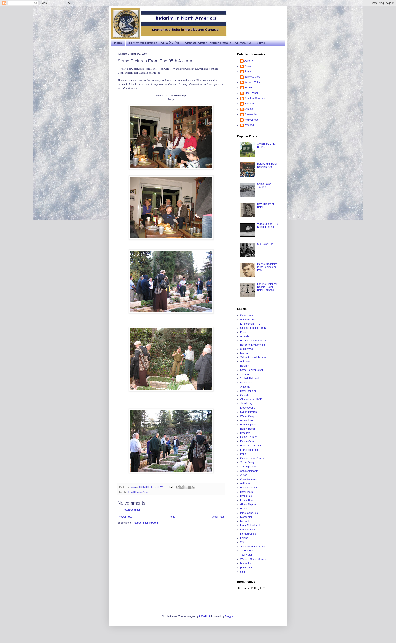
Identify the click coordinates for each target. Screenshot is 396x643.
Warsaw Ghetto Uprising (254, 559)
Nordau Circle (248, 533)
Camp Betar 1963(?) (264, 185)
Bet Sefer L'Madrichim (252, 344)
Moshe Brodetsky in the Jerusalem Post (267, 267)
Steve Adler (250, 114)
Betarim (244, 365)
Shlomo (248, 109)
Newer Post (125, 516)
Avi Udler (245, 483)
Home (118, 42)
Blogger (229, 616)
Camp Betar (247, 315)
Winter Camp (247, 416)
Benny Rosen (248, 428)
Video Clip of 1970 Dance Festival (267, 225)
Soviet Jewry (247, 462)
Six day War (247, 348)
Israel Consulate (249, 513)
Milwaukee (246, 521)
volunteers (246, 382)
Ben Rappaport (248, 424)
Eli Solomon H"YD (250, 323)
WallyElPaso (251, 119)
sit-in (243, 571)
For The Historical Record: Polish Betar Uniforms (267, 287)
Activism (245, 361)
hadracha (245, 563)
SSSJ (243, 542)
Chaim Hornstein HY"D (253, 327)
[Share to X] (185, 487)
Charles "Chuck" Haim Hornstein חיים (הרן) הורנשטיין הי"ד (225, 42)
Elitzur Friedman (249, 449)
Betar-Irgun (246, 491)
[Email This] (178, 487)
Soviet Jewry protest (251, 369)
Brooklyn (245, 433)
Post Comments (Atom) (146, 522)
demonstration (248, 319)
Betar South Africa (250, 487)
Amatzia (244, 336)
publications (247, 567)
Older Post (218, 516)
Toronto (244, 374)
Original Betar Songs (252, 458)
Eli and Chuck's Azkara (138, 492)
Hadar (243, 508)
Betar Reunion (248, 391)
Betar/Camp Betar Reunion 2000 (267, 165)
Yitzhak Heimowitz (250, 378)
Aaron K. (249, 60)
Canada (244, 395)
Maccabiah (246, 517)
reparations (246, 420)
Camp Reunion (248, 437)
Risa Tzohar (251, 93)
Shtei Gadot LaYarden (252, 546)
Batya (247, 66)
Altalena (245, 386)
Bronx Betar (246, 496)
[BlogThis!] (181, 487)
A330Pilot (204, 616)
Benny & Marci (252, 76)
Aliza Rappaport (249, 479)
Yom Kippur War (249, 466)
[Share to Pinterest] (193, 487)
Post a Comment (132, 509)
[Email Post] (170, 487)
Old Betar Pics (265, 244)
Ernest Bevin (247, 500)
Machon (244, 353)
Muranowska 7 (248, 529)
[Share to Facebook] (189, 487)
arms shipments (249, 470)
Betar (243, 332)
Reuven (248, 87)
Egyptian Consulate (251, 445)
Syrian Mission (248, 412)
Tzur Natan (246, 554)
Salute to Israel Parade (253, 357)
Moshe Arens (247, 407)
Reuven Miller (252, 82)
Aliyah (243, 475)
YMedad (249, 125)
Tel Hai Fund (247, 550)
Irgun (243, 454)
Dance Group (247, 441)
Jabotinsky (246, 403)
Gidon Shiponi (248, 504)
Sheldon (249, 103)
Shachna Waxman (254, 98)
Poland (244, 538)
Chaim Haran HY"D (251, 399)
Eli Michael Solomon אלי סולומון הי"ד (153, 42)
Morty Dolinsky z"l (250, 525)
